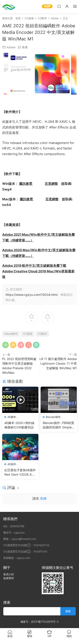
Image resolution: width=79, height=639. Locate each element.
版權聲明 (8, 578)
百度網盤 (51, 184)
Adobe (11, 47)
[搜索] (59, 6)
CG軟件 (42, 333)
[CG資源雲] (8, 6)
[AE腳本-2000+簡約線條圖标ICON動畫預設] (20, 400)
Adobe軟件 (11, 333)
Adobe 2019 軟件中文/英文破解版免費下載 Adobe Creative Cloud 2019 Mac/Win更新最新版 (38, 271)
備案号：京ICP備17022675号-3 (39, 621)
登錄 (43, 498)
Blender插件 (53, 417)
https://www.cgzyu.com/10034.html (31, 294)
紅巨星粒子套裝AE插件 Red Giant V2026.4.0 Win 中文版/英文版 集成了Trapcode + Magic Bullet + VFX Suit (20, 472)
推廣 (25, 47)
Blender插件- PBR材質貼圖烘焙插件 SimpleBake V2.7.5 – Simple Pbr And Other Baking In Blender (58, 425)
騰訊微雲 (26, 184)
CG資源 (27, 333)
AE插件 (11, 464)
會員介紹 (8, 574)
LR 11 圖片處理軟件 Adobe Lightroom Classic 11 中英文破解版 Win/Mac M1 (58, 363)
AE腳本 (11, 417)
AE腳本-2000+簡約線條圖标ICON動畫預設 (19, 425)
